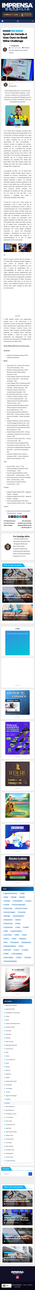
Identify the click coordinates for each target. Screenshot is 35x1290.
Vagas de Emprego (11, 1095)
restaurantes (26, 942)
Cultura (7, 904)
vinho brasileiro (17, 953)
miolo (17, 935)
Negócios (23, 938)
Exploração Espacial (11, 1045)
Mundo (8, 1066)
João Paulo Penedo (11, 1131)
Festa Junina (8, 923)
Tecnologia (9, 1088)
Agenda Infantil (10, 1009)
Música (7, 938)
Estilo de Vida (9, 1041)
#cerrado (11, 50)
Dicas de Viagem (10, 912)
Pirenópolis (14, 942)
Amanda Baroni (10, 1106)
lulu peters (8, 935)
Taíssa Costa (9, 1157)
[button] (32, 21)
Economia (22, 912)
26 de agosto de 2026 (12, 1241)
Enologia (7, 916)
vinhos (19, 957)
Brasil (13, 30)
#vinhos (11, 52)
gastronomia (9, 927)
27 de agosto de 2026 (12, 1204)
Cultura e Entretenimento (13, 1023)
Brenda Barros (10, 1110)
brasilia (14, 897)
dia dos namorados (19, 904)
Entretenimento (19, 916)
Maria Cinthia (9, 1146)
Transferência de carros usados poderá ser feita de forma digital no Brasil (16, 597)
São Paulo (8, 950)
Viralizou (8, 1099)
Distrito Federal (10, 1027)
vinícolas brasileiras (11, 961)
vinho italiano (9, 957)
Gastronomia (19, 30)
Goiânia (26, 927)
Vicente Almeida (10, 1160)
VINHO (7, 953)
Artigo (7, 1016)
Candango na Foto (11, 1113)
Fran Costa (9, 1121)
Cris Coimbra (9, 1117)
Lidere (7, 1056)
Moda (24, 935)
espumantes (8, 920)
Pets (6, 942)
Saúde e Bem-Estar (17, 610)
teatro (17, 950)
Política (8, 1077)
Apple (23, 893)
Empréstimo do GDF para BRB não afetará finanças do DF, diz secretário (16, 1220)
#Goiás (25, 50)
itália (6, 931)
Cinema (28, 901)
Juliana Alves (9, 1135)
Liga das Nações (17, 931)
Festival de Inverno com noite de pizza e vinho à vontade (9, 523)
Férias (18, 923)
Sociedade (9, 1084)
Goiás (18, 927)
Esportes (8, 1038)
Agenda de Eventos (11, 893)
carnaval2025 (18, 901)
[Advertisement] (17, 303)
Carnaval (7, 901)
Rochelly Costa (10, 1149)
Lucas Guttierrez (10, 1059)
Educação (8, 1034)
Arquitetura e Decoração (13, 1012)
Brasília (22, 897)
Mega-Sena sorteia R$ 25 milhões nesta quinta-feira (16, 578)
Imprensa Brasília (16, 1284)
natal (14, 938)
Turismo (25, 950)
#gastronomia (19, 50)
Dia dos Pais (8, 908)
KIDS (7, 1052)
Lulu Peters (9, 1142)
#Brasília (26, 47)
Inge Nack (8, 1128)
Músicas (8, 1070)
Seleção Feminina (10, 946)
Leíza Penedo (9, 1139)
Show (21, 946)
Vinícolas (28, 957)
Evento (18, 920)
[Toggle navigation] (18, 21)
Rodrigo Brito (6, 30)
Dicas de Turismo (21, 908)
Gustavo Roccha (10, 1124)
